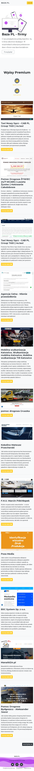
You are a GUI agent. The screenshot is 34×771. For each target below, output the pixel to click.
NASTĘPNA (27, 744)
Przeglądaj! (8, 52)
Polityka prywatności (9, 768)
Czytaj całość (6, 149)
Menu (29, 2)
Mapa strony (27, 768)
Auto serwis (17, 95)
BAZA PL (5, 3)
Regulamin (19, 768)
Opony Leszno (17, 85)
